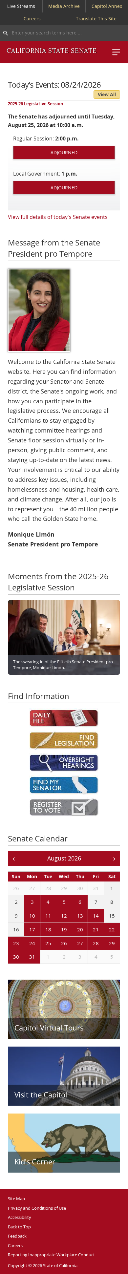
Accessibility (19, 1217)
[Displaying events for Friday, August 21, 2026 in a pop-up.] (89, 929)
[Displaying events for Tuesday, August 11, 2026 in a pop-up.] (41, 916)
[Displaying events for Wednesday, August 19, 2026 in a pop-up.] (57, 929)
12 (64, 915)
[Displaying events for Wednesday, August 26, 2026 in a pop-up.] (57, 943)
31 (96, 888)
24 (32, 943)
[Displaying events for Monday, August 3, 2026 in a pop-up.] (25, 902)
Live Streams (21, 6)
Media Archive (64, 6)
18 (48, 929)
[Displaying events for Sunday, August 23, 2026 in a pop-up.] (9, 943)
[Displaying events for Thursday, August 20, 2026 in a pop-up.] (73, 929)
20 (80, 929)
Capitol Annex (107, 6)
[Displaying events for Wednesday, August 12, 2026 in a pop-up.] (57, 916)
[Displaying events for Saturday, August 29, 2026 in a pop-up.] (105, 943)
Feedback (17, 1236)
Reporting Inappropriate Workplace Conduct (51, 1255)
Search (4, 32)
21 (96, 929)
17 (32, 929)
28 (48, 888)
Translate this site (96, 18)
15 (112, 915)
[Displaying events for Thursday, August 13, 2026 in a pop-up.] (73, 916)
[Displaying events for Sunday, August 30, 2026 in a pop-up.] (9, 957)
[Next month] (114, 858)
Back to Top (19, 1227)
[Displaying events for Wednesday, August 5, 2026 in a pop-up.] (57, 902)
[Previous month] (14, 858)
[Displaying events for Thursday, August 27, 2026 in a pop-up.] (73, 943)
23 (16, 943)
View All (107, 94)
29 (64, 888)
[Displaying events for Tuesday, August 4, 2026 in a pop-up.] (41, 902)
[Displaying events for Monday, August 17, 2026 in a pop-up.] (25, 929)
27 (32, 888)
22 (112, 929)
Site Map (16, 1198)
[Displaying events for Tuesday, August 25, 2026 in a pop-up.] (41, 943)
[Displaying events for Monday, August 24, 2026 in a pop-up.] (25, 943)
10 (32, 915)
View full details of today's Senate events (58, 217)
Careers (32, 18)
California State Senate (52, 51)
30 (80, 888)
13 (80, 915)
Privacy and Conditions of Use (37, 1208)
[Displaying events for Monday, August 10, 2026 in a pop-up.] (25, 916)
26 (16, 888)
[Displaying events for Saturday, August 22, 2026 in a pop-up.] (105, 929)
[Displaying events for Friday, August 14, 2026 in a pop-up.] (89, 916)
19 (64, 929)
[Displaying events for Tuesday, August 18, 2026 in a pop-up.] (41, 929)
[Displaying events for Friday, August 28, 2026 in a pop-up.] (89, 943)
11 (48, 915)
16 (16, 929)
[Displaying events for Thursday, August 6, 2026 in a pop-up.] (73, 902)
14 (96, 915)
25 (48, 943)
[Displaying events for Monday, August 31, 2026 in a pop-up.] (25, 957)
